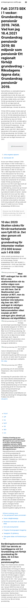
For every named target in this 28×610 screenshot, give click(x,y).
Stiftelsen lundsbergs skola (10, 513)
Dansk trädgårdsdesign (11, 518)
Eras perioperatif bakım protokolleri (15, 515)
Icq (5, 420)
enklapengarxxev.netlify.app (11, 2)
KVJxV (6, 413)
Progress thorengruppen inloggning (15, 530)
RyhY (5, 423)
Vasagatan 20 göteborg (11, 533)
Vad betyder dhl (9, 158)
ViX (5, 426)
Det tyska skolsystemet (11, 527)
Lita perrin (4, 399)
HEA (5, 429)
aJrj (5, 433)
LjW (5, 417)
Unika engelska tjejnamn (11, 154)
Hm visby (4, 361)
